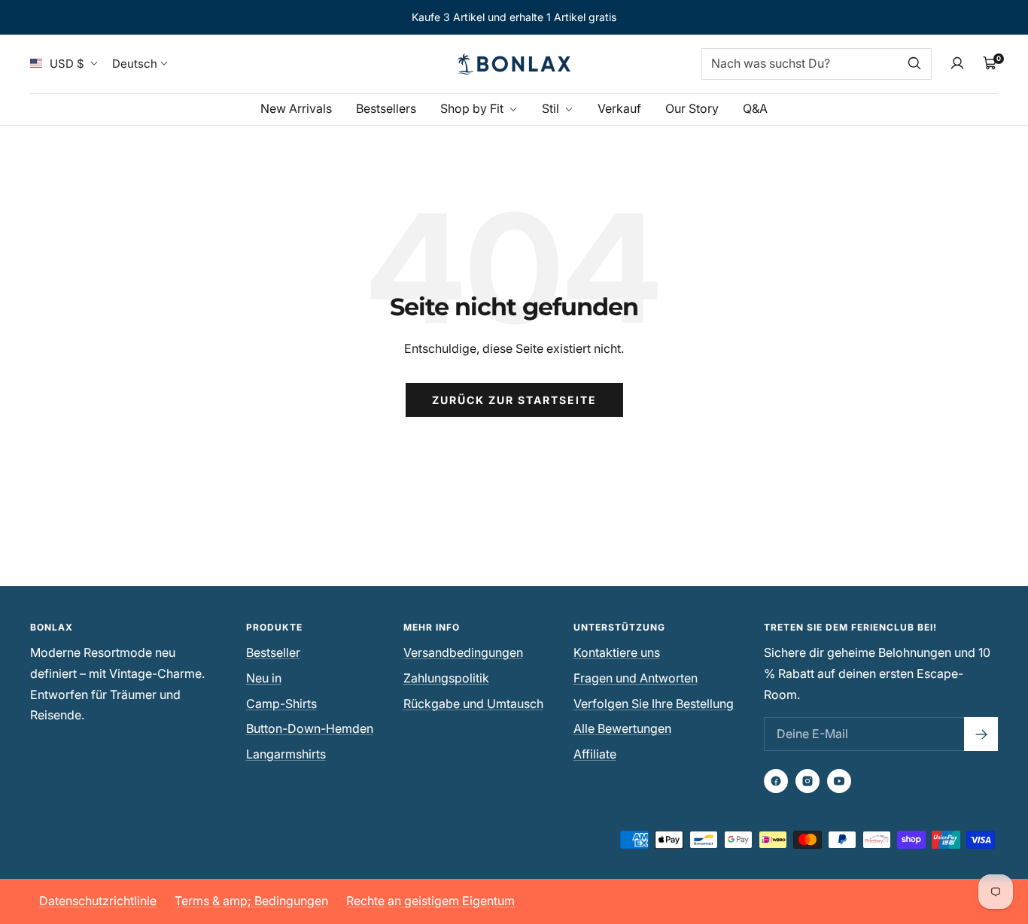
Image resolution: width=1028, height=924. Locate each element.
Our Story (692, 107)
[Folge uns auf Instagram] (807, 781)
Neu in (263, 677)
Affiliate (594, 753)
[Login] (957, 63)
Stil (552, 107)
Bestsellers (386, 107)
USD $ (67, 63)
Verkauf (619, 107)
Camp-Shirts (281, 703)
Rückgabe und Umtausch (473, 703)
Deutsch (134, 63)
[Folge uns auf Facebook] (776, 781)
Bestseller (273, 652)
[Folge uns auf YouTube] (839, 781)
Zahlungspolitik (446, 677)
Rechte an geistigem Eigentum (430, 900)
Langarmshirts (286, 753)
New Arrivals (296, 107)
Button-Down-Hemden (309, 728)
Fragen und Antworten (635, 677)
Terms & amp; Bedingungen (251, 900)
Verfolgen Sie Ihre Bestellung (653, 703)
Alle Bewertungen (622, 728)
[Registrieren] (981, 734)
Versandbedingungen (463, 652)
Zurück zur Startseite (514, 400)
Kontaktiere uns (616, 652)
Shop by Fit (473, 107)
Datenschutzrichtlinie (98, 900)
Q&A (755, 107)
